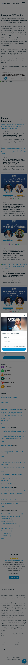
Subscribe (14, 349)
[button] (25, 315)
